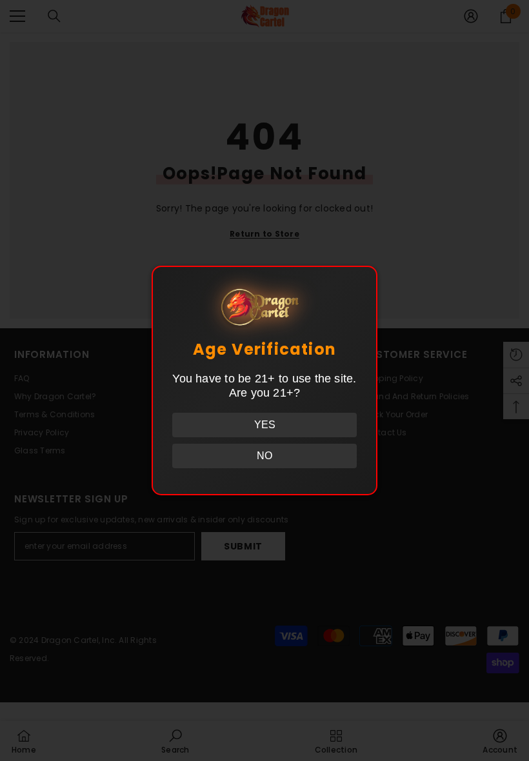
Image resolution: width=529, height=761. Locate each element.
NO (264, 455)
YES (264, 424)
